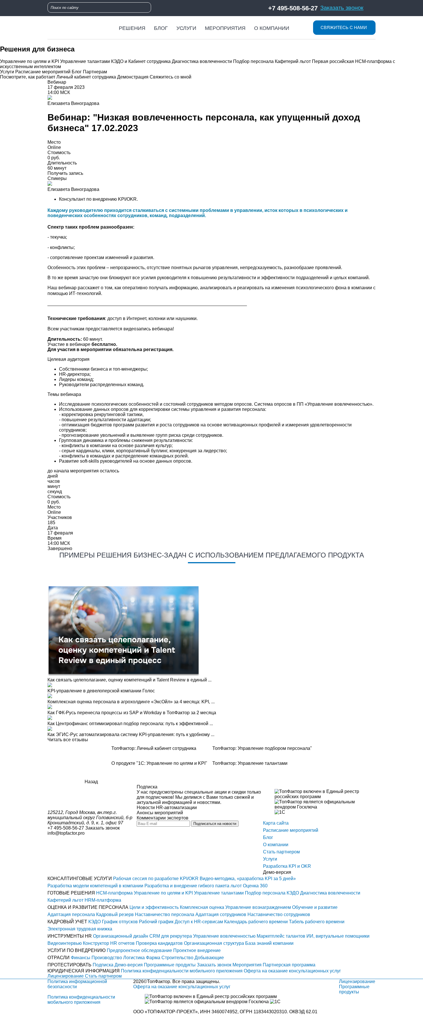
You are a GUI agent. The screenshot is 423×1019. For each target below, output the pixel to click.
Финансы (80, 957)
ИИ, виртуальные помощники (337, 936)
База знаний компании (269, 943)
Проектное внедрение (197, 950)
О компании (271, 28)
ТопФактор (158, 981)
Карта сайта (276, 823)
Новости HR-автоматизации (167, 807)
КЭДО (293, 892)
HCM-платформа (114, 892)
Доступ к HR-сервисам (199, 921)
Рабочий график (156, 921)
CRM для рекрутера (170, 936)
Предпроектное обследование (139, 950)
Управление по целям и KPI (29, 61)
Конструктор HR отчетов (109, 943)
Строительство (177, 957)
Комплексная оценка (202, 907)
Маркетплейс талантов (281, 936)
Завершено (59, 548)
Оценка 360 (255, 885)
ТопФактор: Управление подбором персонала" (262, 748)
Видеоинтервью (64, 943)
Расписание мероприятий (42, 71)
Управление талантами (85, 61)
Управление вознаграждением (258, 907)
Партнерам (95, 71)
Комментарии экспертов (162, 817)
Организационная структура (214, 943)
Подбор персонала (253, 61)
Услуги (186, 28)
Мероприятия (225, 28)
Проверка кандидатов (159, 943)
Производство (107, 957)
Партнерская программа (289, 964)
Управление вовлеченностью (224, 936)
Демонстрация (132, 76)
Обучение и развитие (315, 907)
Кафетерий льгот (293, 61)
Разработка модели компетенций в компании (95, 885)
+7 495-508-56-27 (293, 8)
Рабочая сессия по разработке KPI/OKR (156, 878)
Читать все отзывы (67, 739)
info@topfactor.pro (66, 833)
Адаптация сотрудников (220, 914)
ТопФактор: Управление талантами (249, 763)
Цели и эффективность (154, 907)
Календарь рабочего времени (256, 921)
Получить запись (65, 173)
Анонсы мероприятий (160, 812)
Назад (91, 781)
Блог (161, 28)
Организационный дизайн (120, 936)
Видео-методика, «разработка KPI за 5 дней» (248, 878)
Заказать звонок (341, 8)
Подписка (103, 964)
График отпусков (120, 921)
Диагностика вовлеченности (202, 61)
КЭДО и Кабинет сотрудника (141, 61)
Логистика (134, 957)
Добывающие (209, 957)
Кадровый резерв (115, 914)
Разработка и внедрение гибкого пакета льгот (193, 885)
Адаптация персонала (71, 914)
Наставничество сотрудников (278, 914)
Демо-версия (129, 964)
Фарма (153, 957)
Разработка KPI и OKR (287, 866)
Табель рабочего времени (316, 921)
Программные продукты (170, 964)
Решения (132, 28)
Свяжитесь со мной (170, 76)
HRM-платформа (103, 900)
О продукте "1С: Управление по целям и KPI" (159, 763)
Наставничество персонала (164, 914)
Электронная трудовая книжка (79, 928)
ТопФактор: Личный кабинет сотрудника (153, 748)
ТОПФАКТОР (161, 1011)
